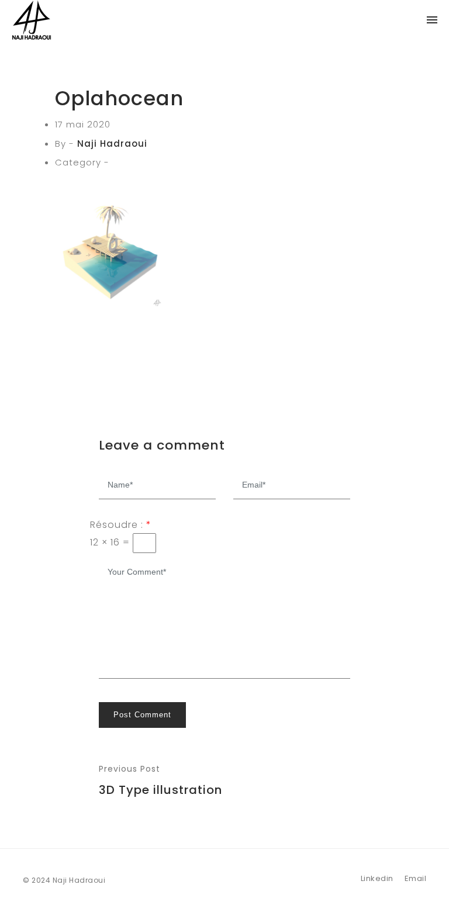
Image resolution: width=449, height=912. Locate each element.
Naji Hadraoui (112, 143)
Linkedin (377, 878)
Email (416, 878)
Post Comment (142, 714)
